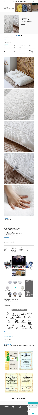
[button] (5, 23)
